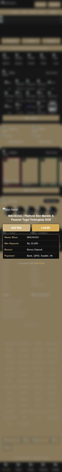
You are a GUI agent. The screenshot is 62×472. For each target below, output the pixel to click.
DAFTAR (16, 228)
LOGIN (45, 228)
